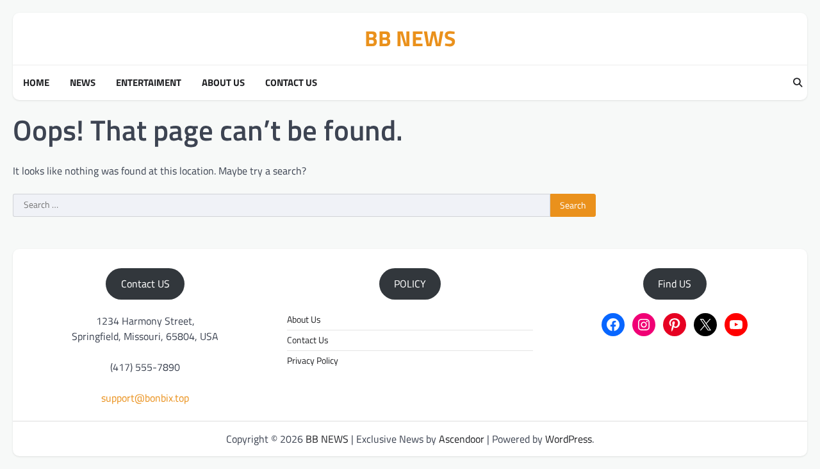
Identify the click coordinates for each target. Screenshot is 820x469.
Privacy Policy (312, 361)
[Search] (797, 82)
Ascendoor (461, 439)
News (82, 83)
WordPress (568, 439)
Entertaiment (148, 83)
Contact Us (291, 83)
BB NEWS (410, 38)
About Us (223, 83)
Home (36, 83)
